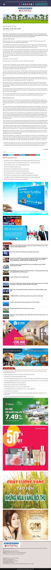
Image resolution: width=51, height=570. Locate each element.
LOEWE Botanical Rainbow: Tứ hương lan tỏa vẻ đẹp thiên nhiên (17, 386)
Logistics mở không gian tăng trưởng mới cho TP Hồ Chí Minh (24, 302)
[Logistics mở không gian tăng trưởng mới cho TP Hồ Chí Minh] (6, 304)
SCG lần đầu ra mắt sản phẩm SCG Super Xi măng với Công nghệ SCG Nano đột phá (21, 175)
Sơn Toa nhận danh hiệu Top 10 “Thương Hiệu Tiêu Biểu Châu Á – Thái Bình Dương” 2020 (22, 162)
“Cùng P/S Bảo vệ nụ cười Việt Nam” (11, 390)
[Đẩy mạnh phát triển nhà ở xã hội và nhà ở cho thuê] (6, 310)
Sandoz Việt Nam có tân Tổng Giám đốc (19, 277)
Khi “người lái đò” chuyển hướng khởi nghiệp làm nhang (15, 376)
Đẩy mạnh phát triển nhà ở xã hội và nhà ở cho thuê (22, 308)
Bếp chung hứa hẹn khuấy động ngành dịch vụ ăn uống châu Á (16, 168)
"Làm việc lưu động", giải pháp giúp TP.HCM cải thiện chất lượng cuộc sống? (19, 396)
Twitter (11, 154)
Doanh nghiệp (8, 26)
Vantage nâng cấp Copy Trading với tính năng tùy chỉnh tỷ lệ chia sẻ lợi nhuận (19, 374)
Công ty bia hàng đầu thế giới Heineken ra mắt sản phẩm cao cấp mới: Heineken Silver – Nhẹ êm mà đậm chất (26, 380)
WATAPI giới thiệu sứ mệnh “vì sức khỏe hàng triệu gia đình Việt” (17, 164)
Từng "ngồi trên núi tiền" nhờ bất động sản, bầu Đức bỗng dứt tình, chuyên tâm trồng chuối (22, 177)
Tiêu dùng (14, 26)
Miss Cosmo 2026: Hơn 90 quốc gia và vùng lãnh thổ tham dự (24, 251)
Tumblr (27, 154)
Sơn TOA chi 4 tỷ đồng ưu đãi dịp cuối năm (12, 166)
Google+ (17, 154)
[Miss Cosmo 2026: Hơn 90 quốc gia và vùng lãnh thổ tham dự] (6, 253)
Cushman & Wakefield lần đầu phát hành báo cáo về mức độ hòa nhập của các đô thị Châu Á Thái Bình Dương (26, 378)
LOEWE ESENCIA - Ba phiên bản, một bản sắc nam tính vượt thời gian (26, 295)
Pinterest (33, 154)
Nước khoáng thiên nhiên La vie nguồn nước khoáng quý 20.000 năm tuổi (18, 173)
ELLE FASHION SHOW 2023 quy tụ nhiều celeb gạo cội (15, 382)
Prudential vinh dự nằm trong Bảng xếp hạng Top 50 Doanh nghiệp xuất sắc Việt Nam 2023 (22, 160)
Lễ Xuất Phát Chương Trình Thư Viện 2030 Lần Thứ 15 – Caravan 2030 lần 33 (19, 388)
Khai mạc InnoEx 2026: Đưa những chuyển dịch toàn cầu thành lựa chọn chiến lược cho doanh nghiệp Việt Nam (26, 1)
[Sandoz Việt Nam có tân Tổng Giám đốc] (6, 278)
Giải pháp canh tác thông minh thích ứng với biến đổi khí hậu (16, 179)
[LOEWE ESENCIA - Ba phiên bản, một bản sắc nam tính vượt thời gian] (6, 297)
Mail (38, 154)
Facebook (6, 154)
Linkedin (22, 154)
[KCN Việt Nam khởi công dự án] (6, 272)
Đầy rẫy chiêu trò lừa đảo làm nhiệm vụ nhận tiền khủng (15, 384)
